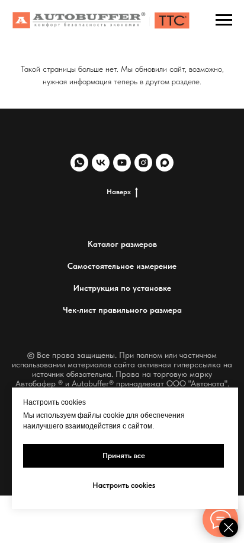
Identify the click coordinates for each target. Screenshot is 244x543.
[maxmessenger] (165, 163)
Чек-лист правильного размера (122, 310)
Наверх (119, 192)
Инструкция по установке (122, 288)
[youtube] (122, 163)
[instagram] (143, 163)
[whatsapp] (79, 163)
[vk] (101, 163)
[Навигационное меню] (224, 20)
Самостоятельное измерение (122, 266)
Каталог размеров (122, 244)
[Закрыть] (228, 527)
